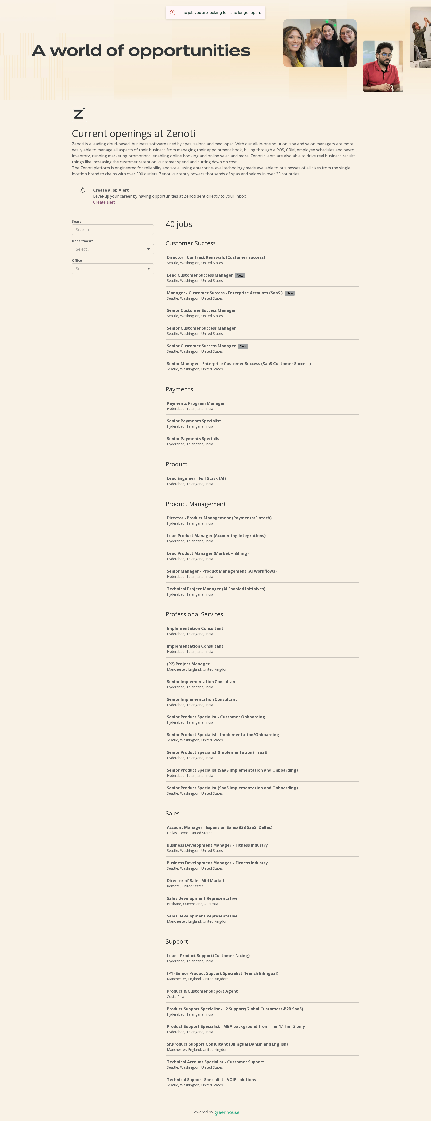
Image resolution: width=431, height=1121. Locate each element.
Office (77, 260)
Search (78, 221)
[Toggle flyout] (149, 249)
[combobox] (76, 249)
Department (82, 241)
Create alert (104, 202)
